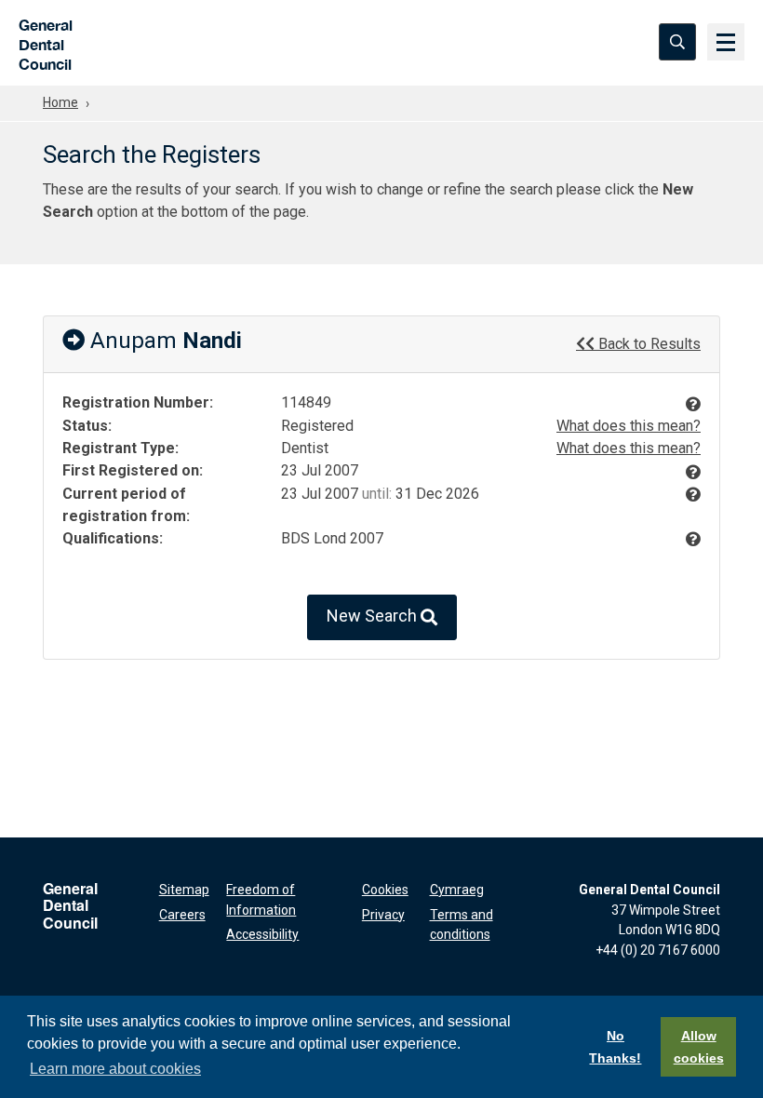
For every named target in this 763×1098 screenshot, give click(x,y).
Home (60, 102)
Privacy (383, 914)
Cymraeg (457, 889)
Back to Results (648, 344)
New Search (374, 616)
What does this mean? (628, 426)
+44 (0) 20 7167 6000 (658, 950)
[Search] (677, 41)
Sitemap (184, 889)
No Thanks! (615, 1046)
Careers (182, 914)
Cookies (385, 889)
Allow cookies (699, 1046)
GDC (39, 42)
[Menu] (725, 41)
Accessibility (262, 934)
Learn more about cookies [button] (115, 1069)
